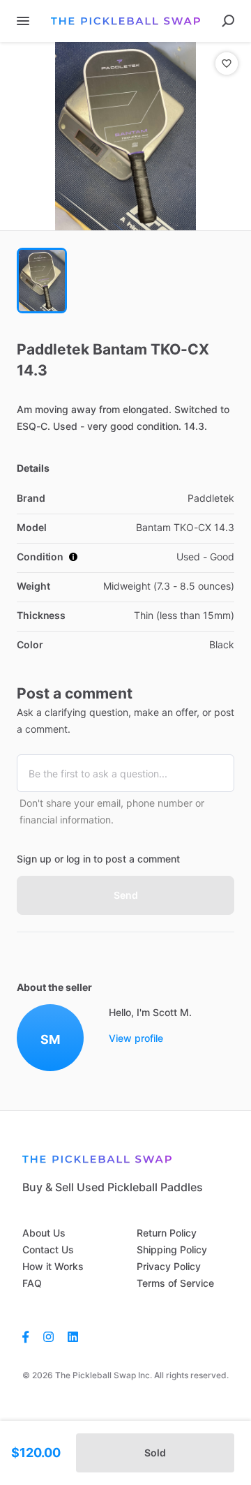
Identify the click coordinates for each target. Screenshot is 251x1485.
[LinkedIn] (73, 1336)
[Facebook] (29, 1336)
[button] (125, 136)
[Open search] (228, 21)
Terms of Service (175, 1283)
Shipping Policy (172, 1249)
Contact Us (48, 1249)
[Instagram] (48, 1336)
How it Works (53, 1266)
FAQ (32, 1283)
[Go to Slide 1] (42, 280)
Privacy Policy (169, 1266)
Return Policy (167, 1233)
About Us (44, 1233)
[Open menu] (23, 21)
